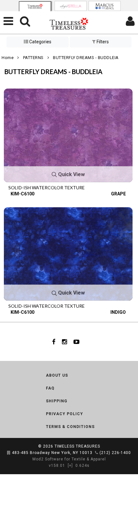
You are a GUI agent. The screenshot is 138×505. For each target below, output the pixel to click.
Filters (102, 41)
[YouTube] (76, 341)
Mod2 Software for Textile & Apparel (69, 459)
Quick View (71, 174)
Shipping (56, 401)
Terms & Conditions (70, 426)
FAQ (50, 388)
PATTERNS (33, 57)
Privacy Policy (64, 414)
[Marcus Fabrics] (105, 6)
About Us (57, 375)
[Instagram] (64, 341)
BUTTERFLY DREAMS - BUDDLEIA (86, 57)
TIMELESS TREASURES (77, 446)
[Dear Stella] (71, 6)
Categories (39, 41)
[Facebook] (54, 341)
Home (7, 57)
